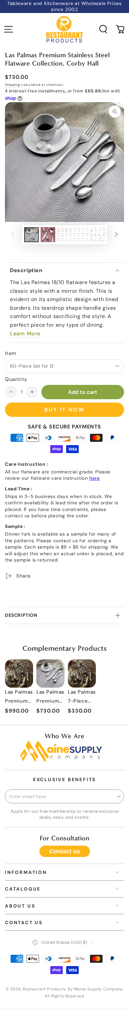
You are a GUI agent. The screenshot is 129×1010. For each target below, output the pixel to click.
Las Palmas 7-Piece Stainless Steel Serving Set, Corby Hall (82, 697)
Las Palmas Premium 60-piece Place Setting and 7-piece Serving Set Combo (19, 697)
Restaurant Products (44, 989)
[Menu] (8, 29)
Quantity (16, 379)
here (94, 478)
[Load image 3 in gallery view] (64, 234)
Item (10, 353)
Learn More (25, 333)
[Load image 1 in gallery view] (31, 234)
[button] (103, 29)
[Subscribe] (120, 796)
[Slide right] (116, 235)
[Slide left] (12, 235)
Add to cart (82, 392)
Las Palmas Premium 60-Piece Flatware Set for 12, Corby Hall (50, 697)
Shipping (12, 85)
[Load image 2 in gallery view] (48, 234)
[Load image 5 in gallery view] (97, 234)
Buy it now (64, 409)
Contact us (64, 851)
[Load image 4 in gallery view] (81, 234)
